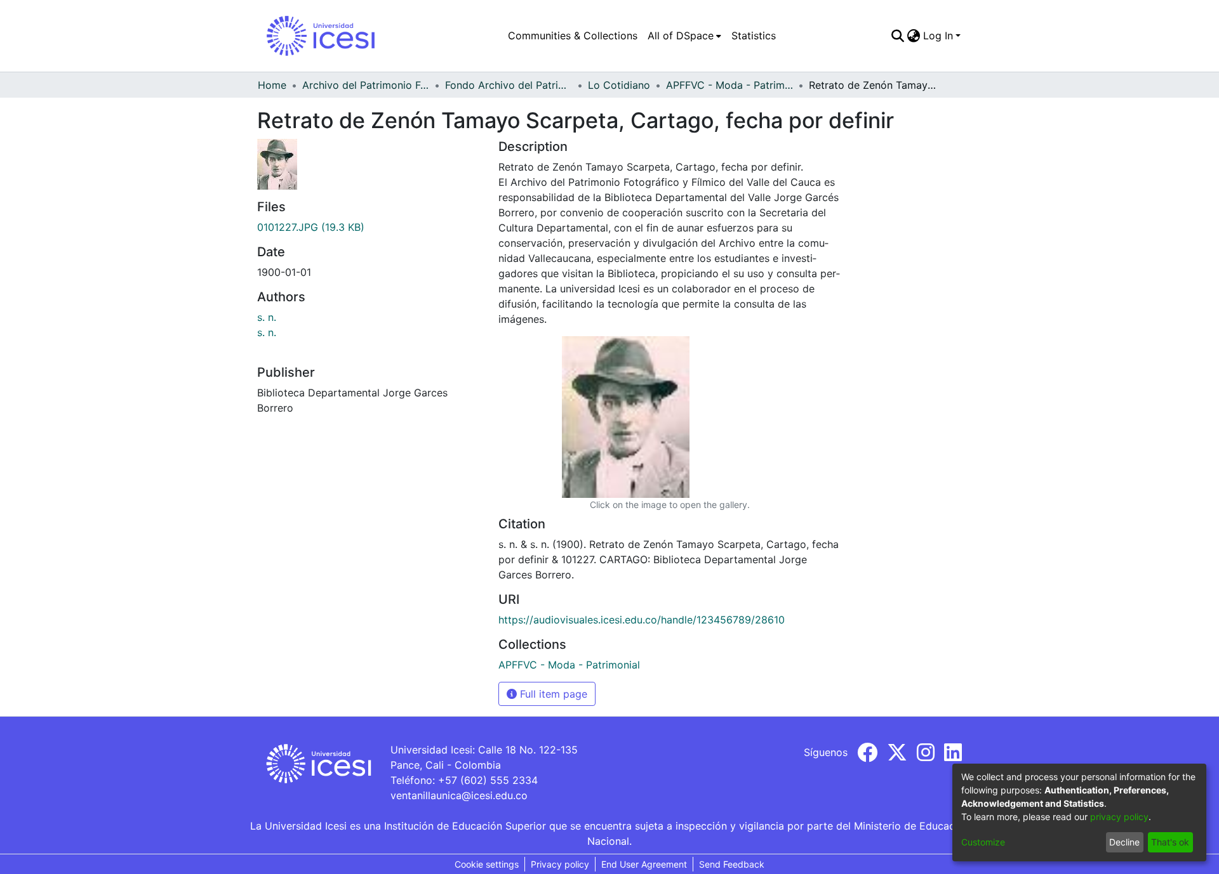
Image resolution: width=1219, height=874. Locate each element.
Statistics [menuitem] (753, 35)
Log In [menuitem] (938, 35)
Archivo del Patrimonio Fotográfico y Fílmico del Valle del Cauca (365, 85)
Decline (1124, 842)
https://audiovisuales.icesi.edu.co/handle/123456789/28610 (641, 619)
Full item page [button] (552, 694)
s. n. (266, 317)
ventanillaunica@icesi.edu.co (459, 795)
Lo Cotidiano (619, 85)
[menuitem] (684, 35)
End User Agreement (644, 864)
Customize (983, 842)
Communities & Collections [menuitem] (572, 35)
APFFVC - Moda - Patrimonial (729, 85)
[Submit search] (898, 35)
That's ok (1170, 842)
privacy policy (1119, 816)
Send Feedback (731, 864)
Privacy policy (560, 864)
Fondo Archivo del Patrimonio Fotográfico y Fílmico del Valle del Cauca (508, 85)
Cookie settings (487, 864)
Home (272, 85)
